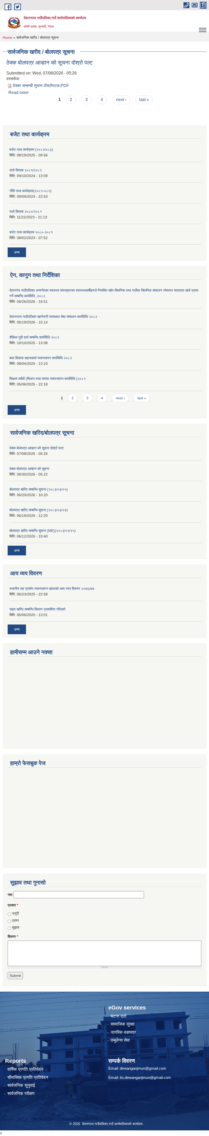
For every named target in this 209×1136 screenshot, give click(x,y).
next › (121, 99)
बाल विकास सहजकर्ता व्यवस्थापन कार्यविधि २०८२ (40, 358)
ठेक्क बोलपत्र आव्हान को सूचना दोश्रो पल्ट (49, 62)
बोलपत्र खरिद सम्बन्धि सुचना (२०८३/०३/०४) (38, 510)
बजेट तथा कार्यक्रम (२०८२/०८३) (31, 149)
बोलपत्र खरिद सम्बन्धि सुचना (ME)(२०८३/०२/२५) (42, 531)
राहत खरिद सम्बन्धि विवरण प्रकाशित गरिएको (37, 609)
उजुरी (15, 913)
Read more (18, 92)
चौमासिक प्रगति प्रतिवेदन (27, 1077)
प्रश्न (15, 920)
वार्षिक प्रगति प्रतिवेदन (25, 1069)
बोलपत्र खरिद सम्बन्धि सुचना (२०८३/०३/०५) (38, 489)
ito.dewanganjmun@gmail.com (145, 1077)
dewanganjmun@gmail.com (143, 1068)
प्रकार (13, 905)
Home (7, 37)
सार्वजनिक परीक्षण (20, 1093)
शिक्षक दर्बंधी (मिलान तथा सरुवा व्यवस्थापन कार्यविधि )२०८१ (47, 379)
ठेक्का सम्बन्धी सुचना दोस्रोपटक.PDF (41, 85)
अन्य (17, 252)
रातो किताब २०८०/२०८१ (25, 211)
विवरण (13, 936)
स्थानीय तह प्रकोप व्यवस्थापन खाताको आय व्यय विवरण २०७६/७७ (51, 588)
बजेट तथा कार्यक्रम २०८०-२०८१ (31, 232)
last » (144, 99)
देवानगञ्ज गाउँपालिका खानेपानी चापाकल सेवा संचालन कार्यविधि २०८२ (53, 317)
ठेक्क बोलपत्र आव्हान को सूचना (29, 469)
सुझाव (15, 927)
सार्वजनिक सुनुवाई (21, 1085)
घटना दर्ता (118, 1016)
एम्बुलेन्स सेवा (120, 1040)
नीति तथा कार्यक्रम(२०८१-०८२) (30, 191)
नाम (10, 895)
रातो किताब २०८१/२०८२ (25, 170)
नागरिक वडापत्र (123, 1032)
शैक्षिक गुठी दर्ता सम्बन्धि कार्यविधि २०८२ (34, 337)
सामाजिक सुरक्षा (123, 1024)
